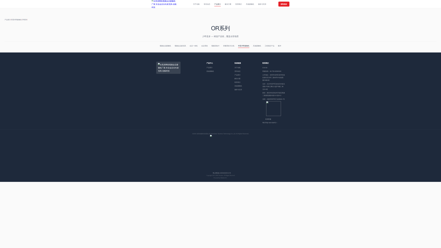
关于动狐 (237, 67)
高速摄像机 (257, 46)
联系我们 (237, 82)
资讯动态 (237, 71)
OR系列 (24, 19)
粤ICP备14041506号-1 (269, 122)
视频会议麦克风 (180, 46)
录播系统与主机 (228, 46)
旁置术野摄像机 (16, 19)
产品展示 (8, 19)
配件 (279, 46)
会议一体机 (194, 46)
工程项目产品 (269, 46)
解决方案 (237, 78)
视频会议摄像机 (165, 46)
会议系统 (204, 46)
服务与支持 (238, 89)
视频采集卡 (215, 46)
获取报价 (284, 4)
